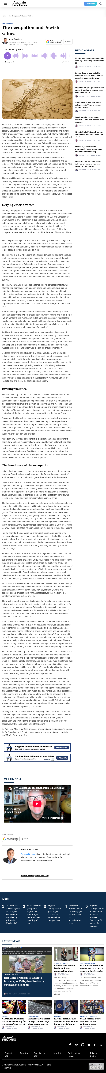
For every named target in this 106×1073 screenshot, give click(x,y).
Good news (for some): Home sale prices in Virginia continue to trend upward (89, 104)
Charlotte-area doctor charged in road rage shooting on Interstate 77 (89, 60)
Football (85, 1016)
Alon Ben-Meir (29, 849)
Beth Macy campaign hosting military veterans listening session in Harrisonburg (64, 971)
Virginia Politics (11, 975)
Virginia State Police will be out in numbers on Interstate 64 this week (89, 134)
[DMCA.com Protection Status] (96, 1066)
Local (5, 1016)
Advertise (24, 1053)
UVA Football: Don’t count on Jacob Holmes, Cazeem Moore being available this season (91, 1024)
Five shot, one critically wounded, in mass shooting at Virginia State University (88, 149)
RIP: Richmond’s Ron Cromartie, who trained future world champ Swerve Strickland (66, 1023)
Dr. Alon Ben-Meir (29, 854)
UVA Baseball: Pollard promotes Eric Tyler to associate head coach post (91, 969)
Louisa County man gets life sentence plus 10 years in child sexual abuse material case (89, 75)
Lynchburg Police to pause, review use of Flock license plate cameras (89, 119)
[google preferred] (54, 41)
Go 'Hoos (84, 963)
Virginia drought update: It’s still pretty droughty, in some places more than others (89, 90)
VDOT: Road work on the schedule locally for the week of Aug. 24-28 (14, 1021)
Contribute (90, 4)
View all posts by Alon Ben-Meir (34, 876)
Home (4, 16)
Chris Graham (84, 66)
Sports (92, 963)
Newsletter (58, 1053)
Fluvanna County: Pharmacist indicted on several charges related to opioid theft (88, 163)
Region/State (8, 23)
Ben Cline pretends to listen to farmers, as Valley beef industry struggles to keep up (24, 981)
